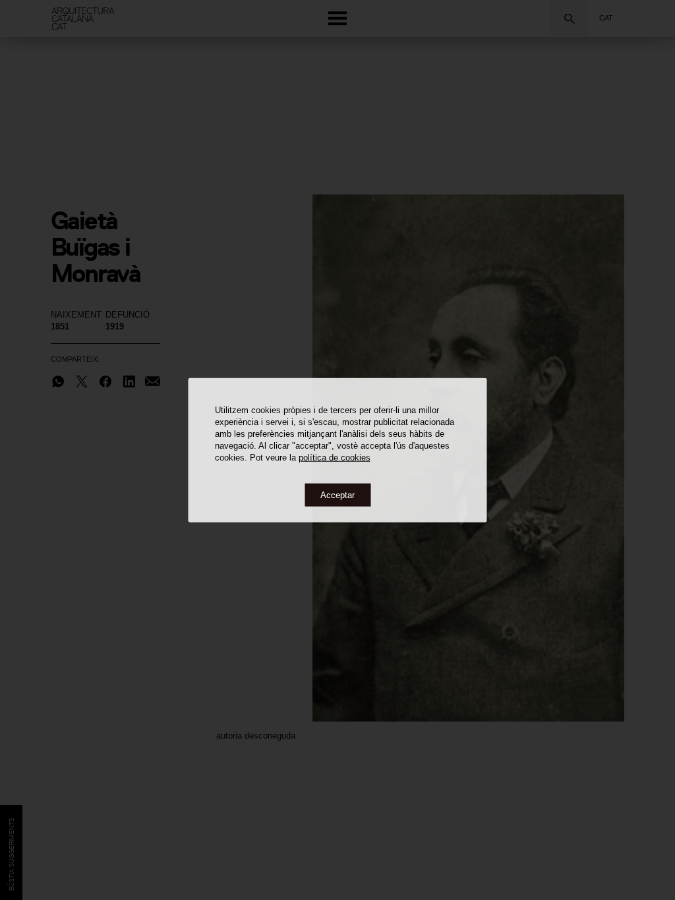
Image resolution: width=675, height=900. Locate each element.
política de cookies (334, 457)
